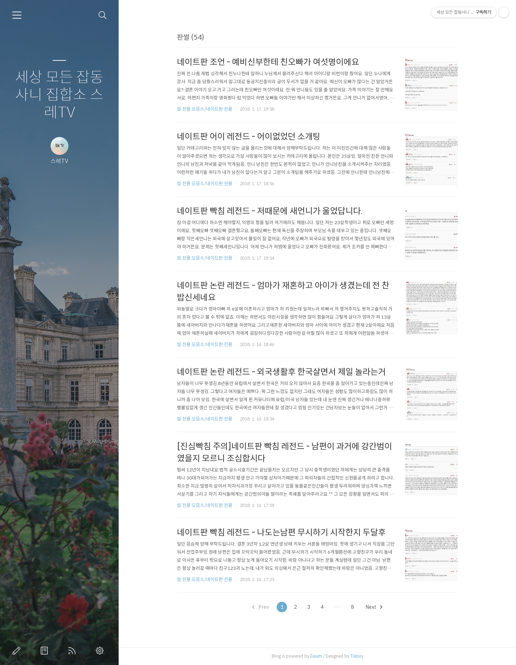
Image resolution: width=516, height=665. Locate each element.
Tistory (356, 656)
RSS (73, 651)
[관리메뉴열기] (503, 12)
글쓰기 (17, 651)
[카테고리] (16, 15)
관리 (101, 651)
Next (371, 607)
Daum (316, 656)
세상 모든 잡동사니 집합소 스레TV (59, 95)
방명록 (45, 651)
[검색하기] (103, 15)
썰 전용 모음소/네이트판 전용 (204, 109)
